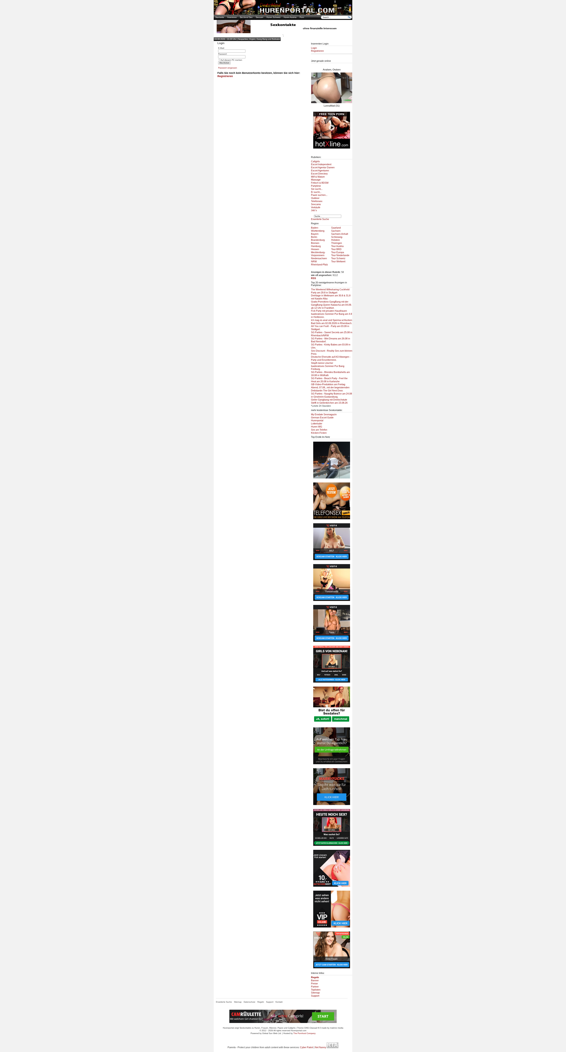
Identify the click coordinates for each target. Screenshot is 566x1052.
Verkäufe (315, 207)
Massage (316, 179)
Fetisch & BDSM (319, 183)
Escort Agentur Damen (323, 167)
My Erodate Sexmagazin (324, 414)
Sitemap (315, 992)
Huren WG (316, 426)
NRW (314, 261)
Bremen (315, 243)
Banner (315, 980)
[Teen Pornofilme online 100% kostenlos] (331, 149)
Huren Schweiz (273, 17)
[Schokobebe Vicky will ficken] (331, 479)
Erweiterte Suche (320, 219)
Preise (314, 983)
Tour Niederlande (340, 255)
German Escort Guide (322, 417)
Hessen (315, 249)
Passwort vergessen (227, 68)
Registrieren (225, 76)
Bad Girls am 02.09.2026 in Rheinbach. (331, 323)
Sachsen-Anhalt (339, 234)
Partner (315, 986)
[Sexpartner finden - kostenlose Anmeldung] (283, 32)
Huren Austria (290, 17)
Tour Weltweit (338, 261)
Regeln (260, 1002)
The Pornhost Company (304, 1033)
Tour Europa (337, 252)
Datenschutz (249, 1002)
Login (314, 48)
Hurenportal (317, 420)
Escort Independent (321, 164)
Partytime (316, 186)
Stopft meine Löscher (322, 363)
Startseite (219, 17)
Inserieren (232, 17)
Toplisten (315, 989)
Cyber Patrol (306, 1047)
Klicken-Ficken (319, 433)
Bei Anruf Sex (246, 17)
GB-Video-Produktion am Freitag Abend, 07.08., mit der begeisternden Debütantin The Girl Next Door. (330, 387)
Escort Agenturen (320, 170)
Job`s (314, 210)
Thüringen (336, 243)
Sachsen (335, 231)
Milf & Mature (318, 177)
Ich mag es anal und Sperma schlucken (331, 320)
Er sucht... (316, 192)
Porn (302, 17)
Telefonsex (316, 201)
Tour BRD (336, 249)
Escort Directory (319, 173)
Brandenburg (318, 240)
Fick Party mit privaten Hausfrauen (329, 311)
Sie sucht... (317, 189)
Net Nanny (320, 1047)
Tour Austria (337, 246)
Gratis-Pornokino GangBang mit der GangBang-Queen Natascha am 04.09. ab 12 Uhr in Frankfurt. (331, 304)
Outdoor (315, 198)
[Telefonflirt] (331, 519)
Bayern (315, 234)
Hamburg (316, 246)
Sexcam (259, 17)
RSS (313, 278)
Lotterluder (316, 423)
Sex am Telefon (319, 430)
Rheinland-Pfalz (319, 264)
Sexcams (316, 204)
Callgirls (315, 161)
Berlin (314, 237)
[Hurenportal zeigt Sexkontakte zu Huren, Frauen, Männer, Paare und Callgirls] (283, 14)
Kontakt (279, 1002)
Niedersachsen (319, 258)
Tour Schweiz (338, 258)
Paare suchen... (319, 195)
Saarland (336, 227)
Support (315, 996)
